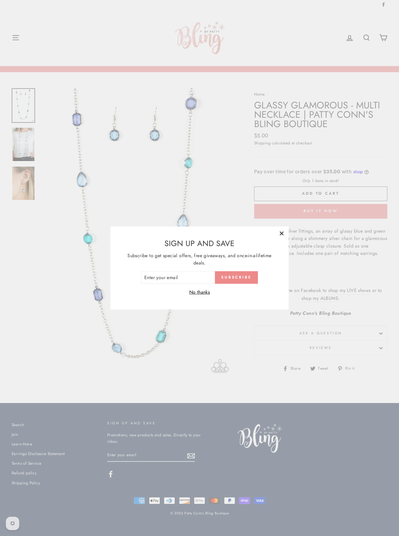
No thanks (199, 292)
